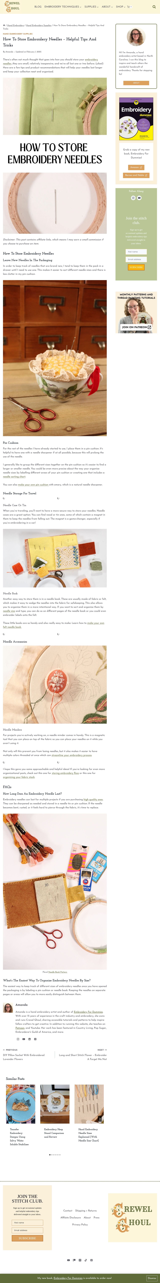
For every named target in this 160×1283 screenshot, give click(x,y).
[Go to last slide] (10, 1119)
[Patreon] (74, 1260)
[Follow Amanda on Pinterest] (35, 1039)
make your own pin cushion (33, 485)
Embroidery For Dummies (68, 1278)
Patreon (20, 1028)
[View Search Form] (154, 7)
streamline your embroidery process (72, 755)
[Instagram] (80, 1260)
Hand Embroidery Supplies (17, 34)
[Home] (4, 25)
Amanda (9, 52)
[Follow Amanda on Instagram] (18, 1039)
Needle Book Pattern (57, 972)
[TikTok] (85, 1260)
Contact (67, 1211)
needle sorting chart (14, 477)
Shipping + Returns (86, 1211)
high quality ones (93, 799)
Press (96, 1217)
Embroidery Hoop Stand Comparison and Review (54, 1133)
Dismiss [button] (152, 1278)
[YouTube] (68, 1260)
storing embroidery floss (65, 773)
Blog (38, 7)
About (87, 1217)
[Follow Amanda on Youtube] (23, 1039)
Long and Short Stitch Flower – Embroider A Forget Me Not (83, 1055)
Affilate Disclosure (70, 1217)
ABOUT (136, 83)
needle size (9, 611)
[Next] (100, 1119)
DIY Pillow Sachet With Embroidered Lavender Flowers (23, 1055)
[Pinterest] (91, 1260)
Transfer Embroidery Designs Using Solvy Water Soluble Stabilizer (19, 1137)
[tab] (49, 1154)
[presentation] (20, 1104)
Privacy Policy (80, 1224)
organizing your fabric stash (19, 777)
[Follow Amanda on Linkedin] (29, 1039)
